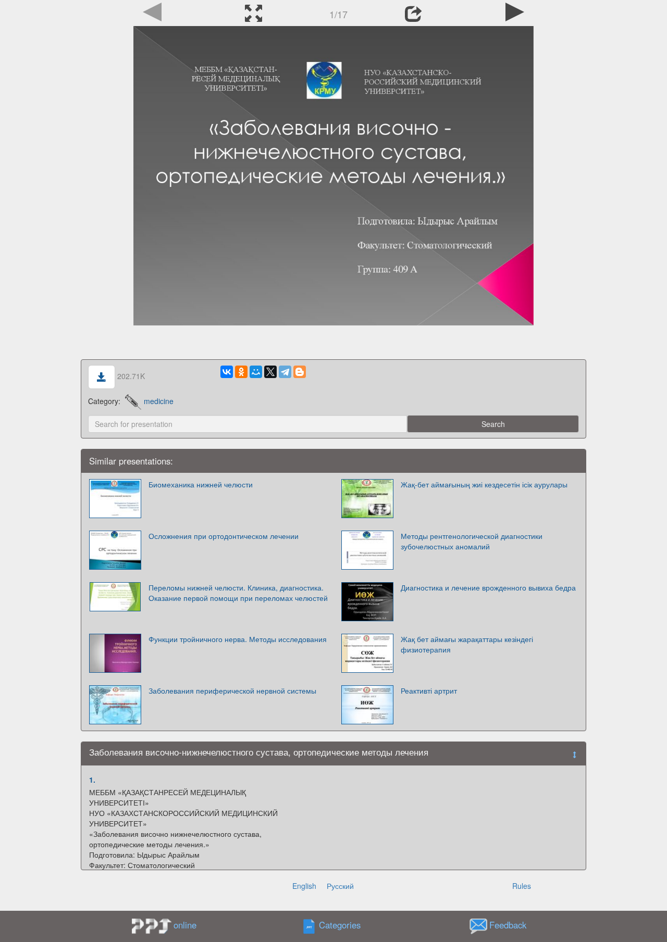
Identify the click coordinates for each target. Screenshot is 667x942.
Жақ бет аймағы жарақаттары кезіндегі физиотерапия (467, 644)
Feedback (507, 925)
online (185, 925)
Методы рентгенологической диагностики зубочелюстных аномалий (471, 541)
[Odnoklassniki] (241, 372)
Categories (340, 925)
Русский (340, 886)
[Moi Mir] (256, 372)
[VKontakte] (226, 372)
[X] (270, 372)
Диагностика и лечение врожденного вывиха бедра (488, 587)
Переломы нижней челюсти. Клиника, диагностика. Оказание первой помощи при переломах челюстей (238, 592)
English (304, 886)
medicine (159, 401)
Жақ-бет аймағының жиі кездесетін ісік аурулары (484, 484)
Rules (521, 886)
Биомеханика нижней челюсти (201, 484)
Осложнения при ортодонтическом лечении (224, 536)
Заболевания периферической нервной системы (232, 690)
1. (92, 779)
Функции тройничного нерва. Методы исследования (238, 639)
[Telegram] (285, 372)
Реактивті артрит (429, 690)
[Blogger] (299, 372)
